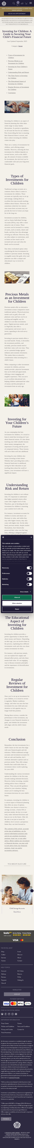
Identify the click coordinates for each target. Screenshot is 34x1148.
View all (3, 983)
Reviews (3, 977)
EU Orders (20, 971)
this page (29, 1110)
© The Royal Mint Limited (12, 1132)
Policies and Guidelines (7, 1026)
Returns (19, 974)
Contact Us (20, 1029)
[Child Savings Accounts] (17, 890)
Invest (20, 46)
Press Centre (5, 1023)
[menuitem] (14, 3)
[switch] (29, 573)
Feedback (6, 1119)
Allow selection (17, 603)
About (19, 958)
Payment (3, 980)
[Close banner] (31, 537)
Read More (17, 911)
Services (3, 958)
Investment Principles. (14, 1078)
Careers (3, 961)
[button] (30, 3)
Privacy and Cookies (7, 1029)
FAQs (19, 977)
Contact (19, 961)
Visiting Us (20, 980)
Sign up (17, 994)
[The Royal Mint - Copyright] (4, 3)
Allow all (17, 597)
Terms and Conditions (23, 1026)
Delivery (3, 974)
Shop (2, 952)
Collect (3, 955)
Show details (24, 591)
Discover (19, 955)
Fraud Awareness (6, 1032)
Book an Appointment (17, 14)
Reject (17, 609)
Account (3, 971)
